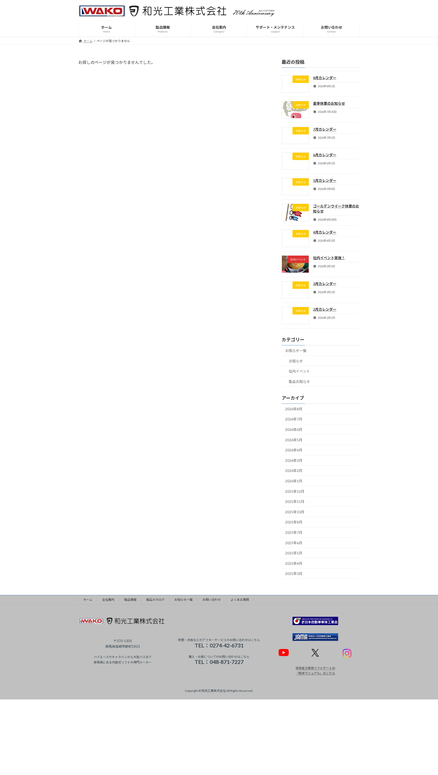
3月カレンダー (324, 283)
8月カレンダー (324, 78)
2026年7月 (293, 419)
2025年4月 (293, 563)
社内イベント (299, 371)
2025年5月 (293, 553)
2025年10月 (294, 512)
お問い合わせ (212, 600)
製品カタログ (155, 600)
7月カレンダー (324, 129)
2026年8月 (293, 409)
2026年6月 (293, 429)
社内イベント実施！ (329, 258)
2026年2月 (293, 471)
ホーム (87, 600)
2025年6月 (293, 543)
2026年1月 (293, 481)
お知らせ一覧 (295, 350)
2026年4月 (293, 450)
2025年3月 (293, 574)
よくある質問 (240, 600)
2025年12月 (294, 491)
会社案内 (108, 600)
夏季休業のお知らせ (329, 103)
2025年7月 (293, 532)
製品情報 (130, 600)
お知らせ (296, 361)
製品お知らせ (299, 381)
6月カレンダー (324, 155)
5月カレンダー (324, 180)
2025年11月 (294, 501)
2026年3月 (293, 460)
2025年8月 (293, 522)
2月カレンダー (324, 309)
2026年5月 (293, 440)
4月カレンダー (324, 232)
